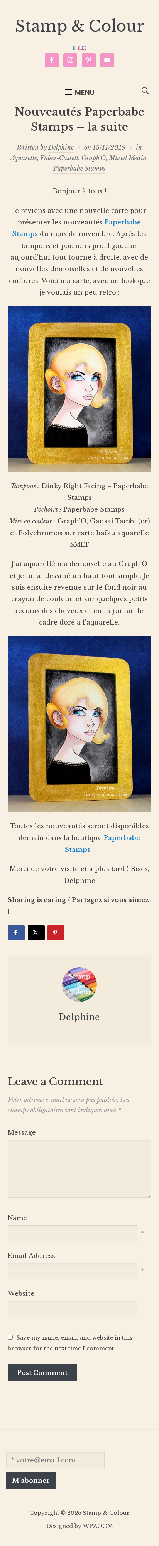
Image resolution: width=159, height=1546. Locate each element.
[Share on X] (36, 932)
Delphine (61, 147)
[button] (80, 92)
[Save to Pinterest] (55, 932)
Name (17, 1218)
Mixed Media (128, 158)
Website (21, 1293)
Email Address (31, 1256)
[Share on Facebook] (16, 932)
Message (22, 1132)
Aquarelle (23, 158)
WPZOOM (98, 1526)
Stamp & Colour (79, 26)
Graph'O (93, 158)
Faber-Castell (59, 158)
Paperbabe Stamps (79, 168)
